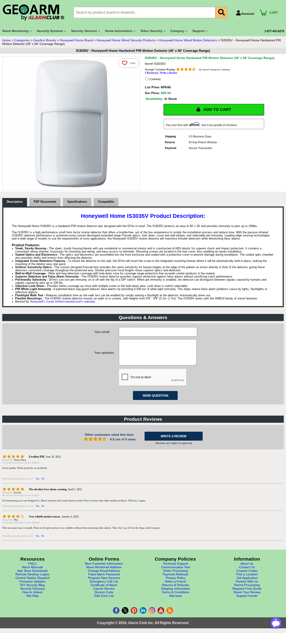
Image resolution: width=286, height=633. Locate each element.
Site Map (32, 595)
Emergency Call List (104, 581)
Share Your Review (247, 592)
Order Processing (175, 570)
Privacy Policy (175, 578)
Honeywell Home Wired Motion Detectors (188, 40)
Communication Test (175, 567)
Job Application (247, 578)
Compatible (106, 201)
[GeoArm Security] (35, 12)
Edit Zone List (104, 595)
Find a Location (247, 574)
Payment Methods (175, 574)
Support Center (247, 595)
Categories (22, 40)
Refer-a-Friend (175, 581)
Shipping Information (175, 588)
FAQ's (32, 563)
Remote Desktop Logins (32, 574)
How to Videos (32, 592)
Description (15, 201)
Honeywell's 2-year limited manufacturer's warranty (62, 301)
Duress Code (104, 592)
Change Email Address (104, 570)
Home (6, 40)
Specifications (77, 201)
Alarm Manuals (32, 567)
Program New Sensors (104, 578)
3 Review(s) (151, 72)
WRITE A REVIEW (173, 436)
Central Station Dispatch (32, 578)
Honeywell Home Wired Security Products (126, 40)
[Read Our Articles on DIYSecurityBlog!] (169, 610)
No (42, 478)
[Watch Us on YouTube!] (161, 610)
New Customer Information (104, 563)
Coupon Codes (247, 570)
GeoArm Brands (44, 40)
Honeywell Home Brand (76, 40)
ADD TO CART (216, 109)
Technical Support (175, 563)
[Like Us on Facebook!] (116, 610)
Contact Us (247, 567)
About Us (246, 563)
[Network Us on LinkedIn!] (143, 610)
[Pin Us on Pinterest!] (134, 610)
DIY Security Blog (32, 585)
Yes (37, 478)
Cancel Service (104, 588)
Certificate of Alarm (103, 585)
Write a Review (168, 72)
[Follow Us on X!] (125, 610)
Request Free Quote (246, 588)
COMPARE (154, 79)
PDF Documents (45, 201)
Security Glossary (32, 588)
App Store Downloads (32, 570)
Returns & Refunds (175, 585)
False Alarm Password (104, 574)
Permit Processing (247, 585)
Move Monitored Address (104, 567)
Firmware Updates (32, 581)
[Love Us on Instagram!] (152, 610)
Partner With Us (247, 581)
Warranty (175, 595)
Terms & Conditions (175, 592)
